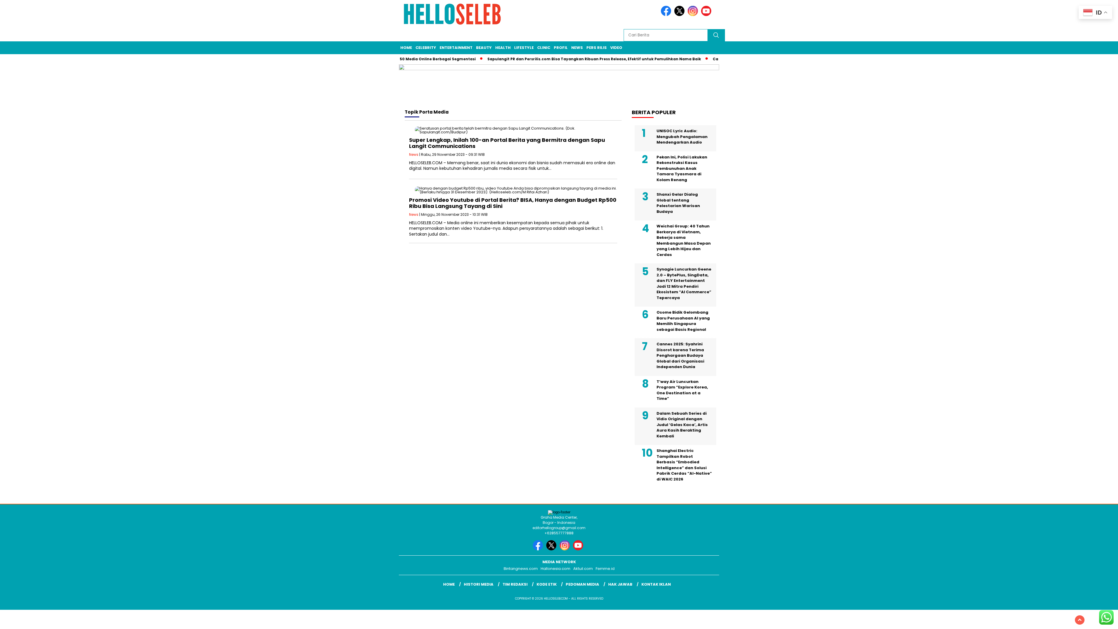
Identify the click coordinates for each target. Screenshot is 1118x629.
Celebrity (425, 47)
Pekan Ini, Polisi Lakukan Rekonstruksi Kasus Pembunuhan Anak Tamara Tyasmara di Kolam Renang (682, 168)
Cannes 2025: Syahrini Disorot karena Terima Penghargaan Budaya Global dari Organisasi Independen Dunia (680, 355)
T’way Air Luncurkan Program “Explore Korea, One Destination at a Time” (682, 390)
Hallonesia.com (555, 568)
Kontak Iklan (656, 584)
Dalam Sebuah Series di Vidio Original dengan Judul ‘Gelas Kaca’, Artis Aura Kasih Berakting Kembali (682, 425)
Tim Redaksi (515, 584)
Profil (561, 47)
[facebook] (667, 15)
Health (503, 47)
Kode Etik (547, 584)
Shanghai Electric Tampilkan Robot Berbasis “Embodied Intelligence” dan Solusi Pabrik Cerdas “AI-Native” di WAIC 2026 (684, 465)
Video (616, 47)
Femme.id (605, 568)
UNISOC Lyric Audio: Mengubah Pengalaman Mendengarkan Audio (682, 136)
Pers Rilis (596, 47)
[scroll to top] (1079, 620)
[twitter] (680, 15)
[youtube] (707, 15)
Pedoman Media (582, 584)
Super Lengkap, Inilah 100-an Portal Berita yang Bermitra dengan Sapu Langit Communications (507, 143)
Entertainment (456, 47)
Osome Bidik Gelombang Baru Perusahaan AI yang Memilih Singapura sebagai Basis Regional (683, 321)
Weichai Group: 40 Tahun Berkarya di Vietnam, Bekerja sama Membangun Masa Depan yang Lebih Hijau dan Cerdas (684, 240)
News (577, 47)
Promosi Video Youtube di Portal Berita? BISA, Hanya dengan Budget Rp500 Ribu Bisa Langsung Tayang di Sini (512, 203)
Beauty (484, 47)
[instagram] (694, 15)
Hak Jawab (620, 584)
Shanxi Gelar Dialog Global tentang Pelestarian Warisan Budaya (678, 203)
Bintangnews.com (521, 568)
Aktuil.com (583, 568)
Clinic (543, 47)
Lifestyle (524, 47)
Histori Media (478, 584)
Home (406, 47)
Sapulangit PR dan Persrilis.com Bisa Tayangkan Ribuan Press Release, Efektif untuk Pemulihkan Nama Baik (579, 58)
